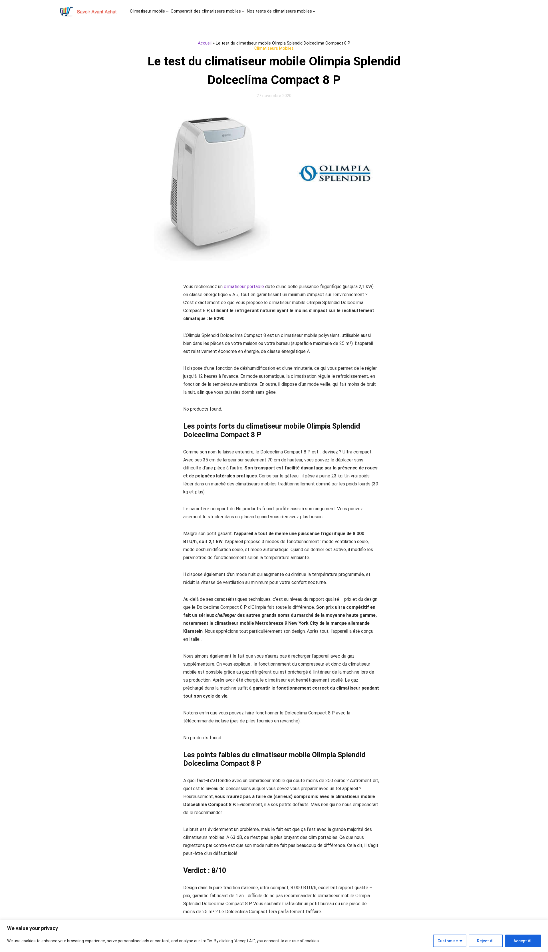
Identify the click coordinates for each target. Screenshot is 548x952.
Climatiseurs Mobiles (274, 48)
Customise (448, 941)
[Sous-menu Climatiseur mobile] (167, 11)
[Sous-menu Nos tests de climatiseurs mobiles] (314, 11)
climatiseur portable (244, 286)
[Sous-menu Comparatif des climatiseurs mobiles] (243, 11)
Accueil (204, 43)
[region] (274, 936)
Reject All (486, 941)
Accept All (523, 941)
